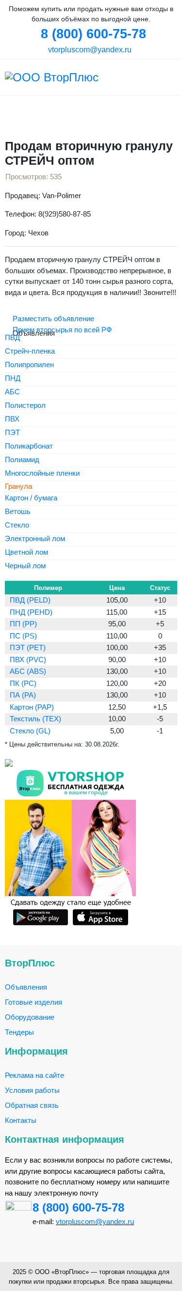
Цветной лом (26, 552)
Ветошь (18, 511)
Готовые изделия (33, 1002)
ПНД (12, 378)
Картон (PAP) (32, 707)
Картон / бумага (31, 498)
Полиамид (22, 460)
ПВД (12, 338)
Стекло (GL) (30, 731)
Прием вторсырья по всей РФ (61, 330)
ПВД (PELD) (30, 600)
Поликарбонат (29, 446)
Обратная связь (32, 1105)
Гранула (18, 486)
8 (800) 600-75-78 (78, 1207)
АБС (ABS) (28, 671)
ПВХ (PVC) (28, 659)
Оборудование (29, 1017)
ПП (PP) (23, 624)
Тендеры (19, 1032)
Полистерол (25, 405)
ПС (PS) (23, 636)
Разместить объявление (52, 318)
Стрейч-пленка (30, 351)
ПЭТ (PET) (28, 647)
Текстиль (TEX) (35, 719)
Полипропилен (29, 365)
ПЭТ (12, 432)
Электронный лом (35, 539)
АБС (12, 392)
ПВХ (12, 419)
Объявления (26, 987)
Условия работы (32, 1090)
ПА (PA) (23, 695)
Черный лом (25, 566)
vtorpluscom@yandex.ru (89, 50)
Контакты (20, 1120)
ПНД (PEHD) (31, 612)
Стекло (17, 525)
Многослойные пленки (42, 473)
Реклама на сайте (34, 1075)
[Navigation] (173, 77)
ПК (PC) (23, 683)
